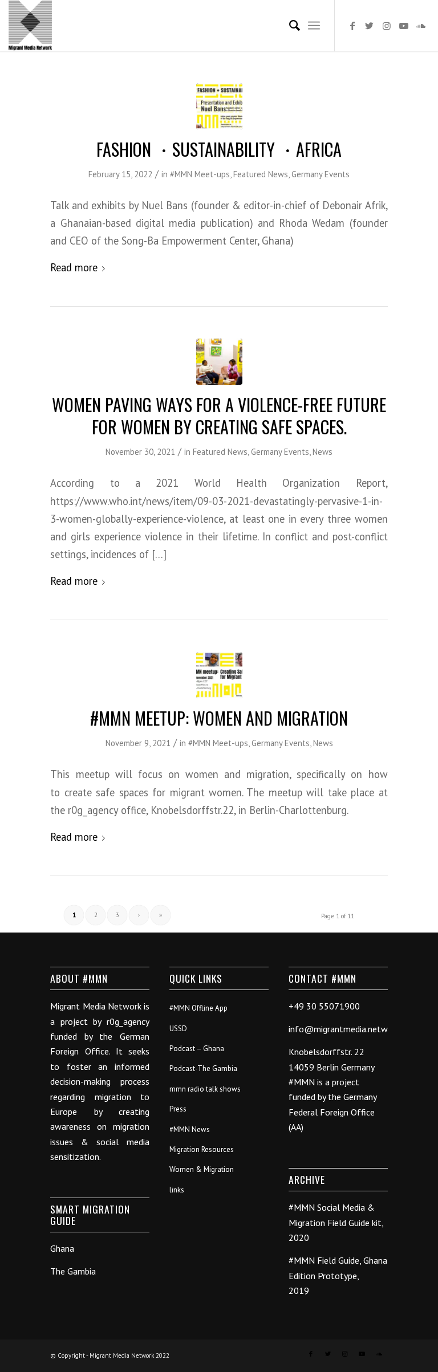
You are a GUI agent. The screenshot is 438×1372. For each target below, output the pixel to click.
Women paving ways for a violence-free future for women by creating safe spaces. (219, 415)
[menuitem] (289, 25)
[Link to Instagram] (386, 25)
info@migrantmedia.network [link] (344, 1029)
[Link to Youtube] (403, 25)
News (322, 451)
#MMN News (189, 1129)
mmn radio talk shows (205, 1089)
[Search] (289, 25)
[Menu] (314, 25)
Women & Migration (201, 1169)
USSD (178, 1028)
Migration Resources (201, 1149)
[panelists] (219, 362)
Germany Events (320, 174)
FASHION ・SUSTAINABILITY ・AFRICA (219, 149)
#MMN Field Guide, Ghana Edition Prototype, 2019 (338, 1275)
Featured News (260, 174)
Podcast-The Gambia (203, 1068)
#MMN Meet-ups (200, 174)
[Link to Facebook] (352, 25)
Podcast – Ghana (196, 1048)
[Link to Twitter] (369, 25)
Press (177, 1109)
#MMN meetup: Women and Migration (219, 718)
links (176, 1190)
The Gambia (73, 1271)
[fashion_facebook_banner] (219, 106)
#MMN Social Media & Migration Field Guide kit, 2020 (336, 1222)
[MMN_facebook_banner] (219, 675)
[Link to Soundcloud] (420, 25)
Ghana (62, 1248)
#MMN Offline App (198, 1008)
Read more (74, 267)
